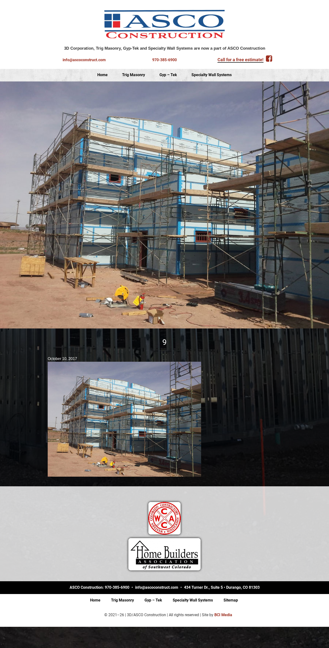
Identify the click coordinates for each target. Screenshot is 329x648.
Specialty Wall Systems (211, 75)
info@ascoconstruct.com (84, 60)
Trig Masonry (133, 75)
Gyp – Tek (168, 75)
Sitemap (231, 600)
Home (102, 75)
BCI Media (223, 615)
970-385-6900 (164, 60)
